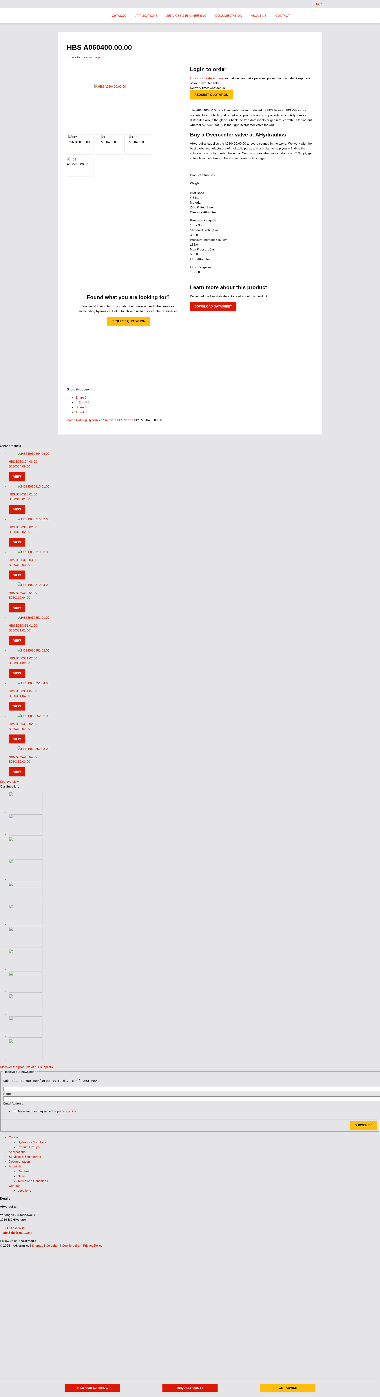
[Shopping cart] (320, 15)
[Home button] (81, 16)
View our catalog (92, 1388)
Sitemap (38, 1245)
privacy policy (66, 1111)
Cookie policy (71, 1245)
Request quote (190, 1388)
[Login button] (311, 15)
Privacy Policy (92, 1245)
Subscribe (364, 1125)
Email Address (13, 1103)
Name (7, 1093)
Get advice (288, 1388)
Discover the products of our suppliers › (27, 1067)
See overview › (10, 781)
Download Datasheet (213, 306)
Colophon (53, 1245)
